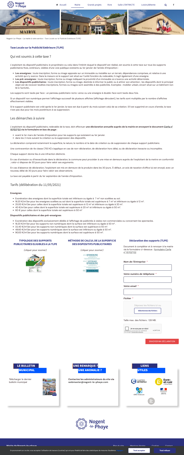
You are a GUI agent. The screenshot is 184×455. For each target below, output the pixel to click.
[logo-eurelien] (163, 379)
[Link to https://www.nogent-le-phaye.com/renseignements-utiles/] (151, 401)
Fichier (128, 298)
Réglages (119, 450)
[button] (166, 5)
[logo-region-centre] (139, 388)
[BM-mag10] (49, 379)
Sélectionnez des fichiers (147, 311)
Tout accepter (139, 450)
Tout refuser (165, 450)
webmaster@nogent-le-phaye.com (88, 382)
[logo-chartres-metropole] (138, 379)
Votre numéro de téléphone (140, 274)
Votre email (131, 286)
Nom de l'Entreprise (136, 261)
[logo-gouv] (163, 389)
